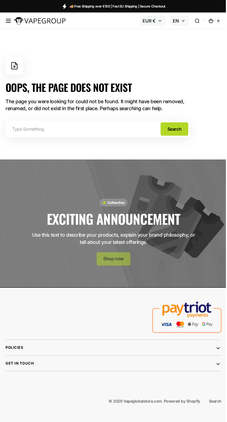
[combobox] (98, 129)
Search (174, 129)
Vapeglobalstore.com (138, 398)
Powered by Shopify (178, 398)
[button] (8, 21)
